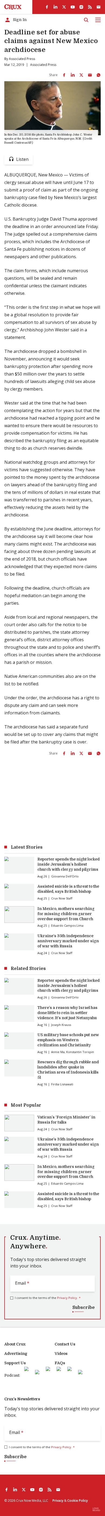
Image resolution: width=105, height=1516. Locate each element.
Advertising (15, 1353)
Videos (61, 1353)
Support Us (15, 1363)
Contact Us (65, 1344)
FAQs (60, 1363)
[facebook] (47, 7)
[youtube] (72, 7)
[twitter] (64, 7)
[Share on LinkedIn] (72, 75)
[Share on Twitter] (81, 75)
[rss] (90, 7)
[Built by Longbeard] (96, 1509)
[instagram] (81, 7)
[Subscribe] (98, 7)
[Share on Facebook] (64, 75)
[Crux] (13, 7)
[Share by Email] (90, 75)
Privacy (57, 1500)
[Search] (86, 20)
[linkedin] (55, 7)
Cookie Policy (77, 1500)
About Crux (15, 1344)
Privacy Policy (67, 1298)
